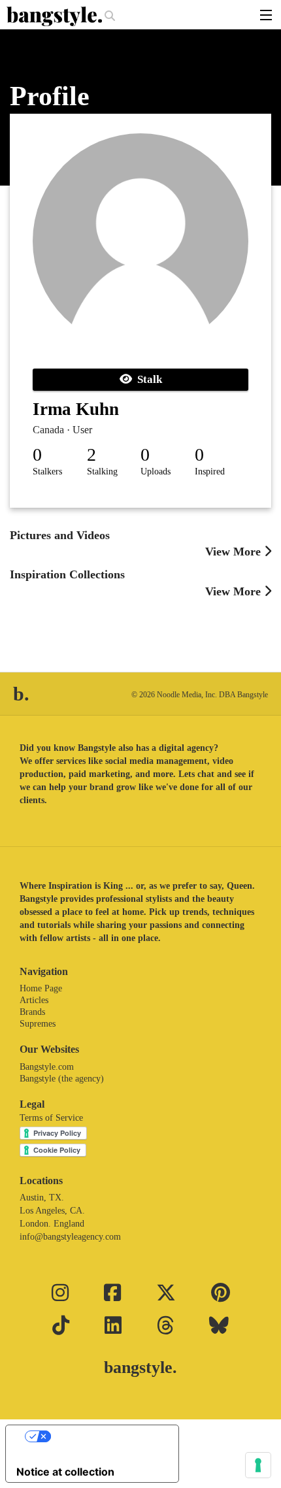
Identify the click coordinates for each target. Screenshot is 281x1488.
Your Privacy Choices (105, 1436)
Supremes (38, 1024)
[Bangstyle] (56, 16)
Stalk (147, 379)
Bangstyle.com (47, 1067)
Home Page (41, 988)
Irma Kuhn (76, 409)
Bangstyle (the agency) (62, 1078)
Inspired (210, 471)
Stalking (102, 471)
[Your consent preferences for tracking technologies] (258, 1465)
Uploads (155, 471)
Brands (32, 1012)
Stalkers (47, 471)
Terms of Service (51, 1118)
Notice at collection (65, 1471)
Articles (34, 1000)
